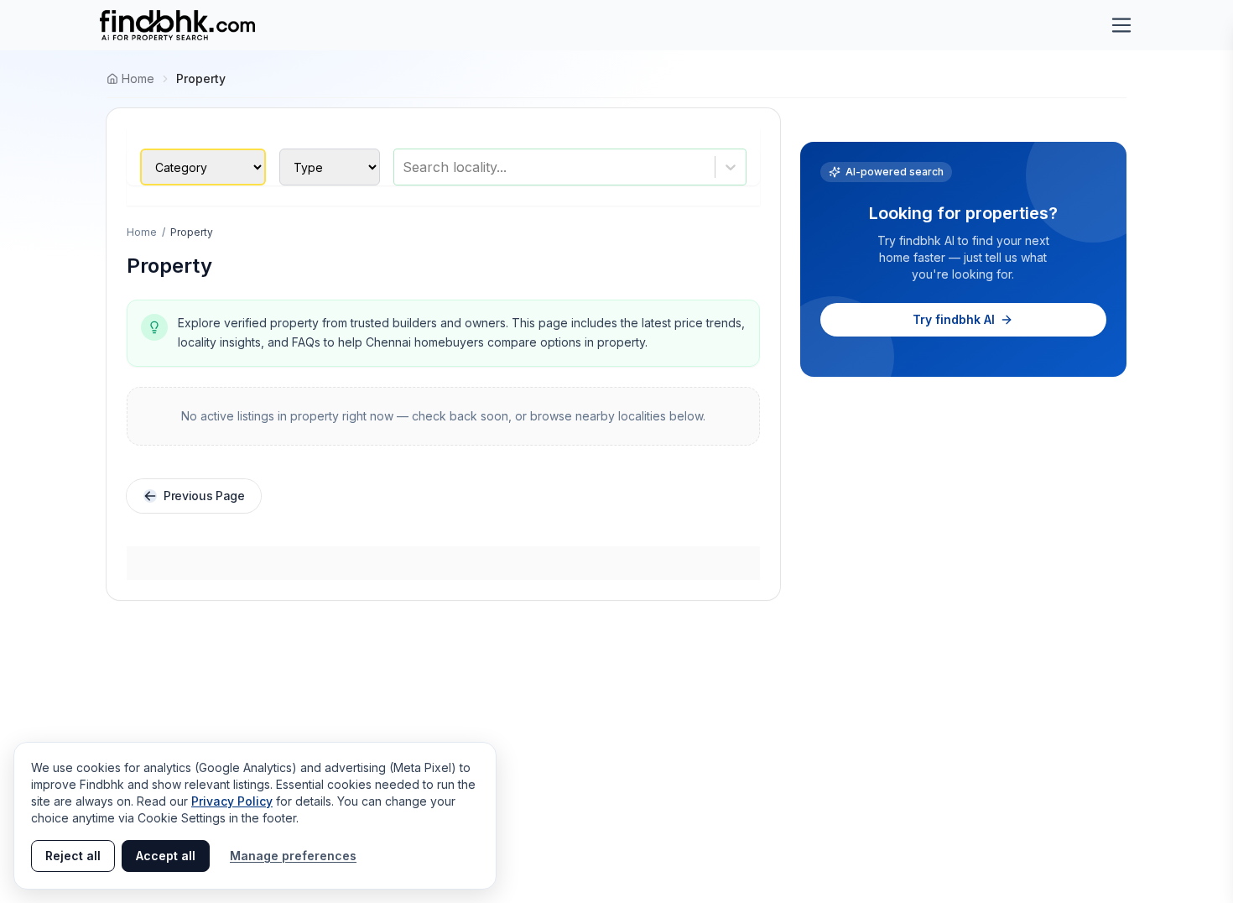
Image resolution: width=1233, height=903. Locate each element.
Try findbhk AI (954, 319)
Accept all (165, 855)
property (201, 78)
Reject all (73, 855)
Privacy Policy (232, 801)
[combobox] (405, 167)
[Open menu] (1121, 25)
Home (142, 232)
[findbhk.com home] (177, 25)
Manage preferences (293, 855)
